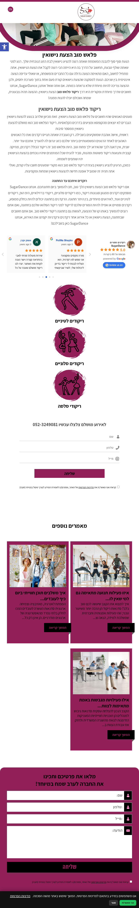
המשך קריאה (121, 627)
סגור (113, 903)
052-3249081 (45, 424)
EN (10, 9)
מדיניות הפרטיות (86, 487)
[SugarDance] (86, 19)
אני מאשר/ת (128, 903)
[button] (4, 46)
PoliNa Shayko (64, 240)
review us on (116, 265)
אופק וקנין (26, 240)
